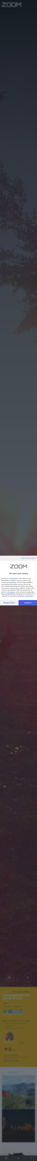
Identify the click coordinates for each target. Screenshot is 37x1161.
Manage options (9, 603)
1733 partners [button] (13, 578)
